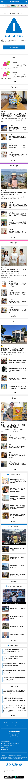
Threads (18, 735)
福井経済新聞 (14, 2)
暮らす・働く (24, 5)
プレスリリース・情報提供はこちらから (10, 743)
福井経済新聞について (7, 741)
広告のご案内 (5, 749)
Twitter (14, 735)
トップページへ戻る (14, 47)
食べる (8, 5)
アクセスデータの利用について (8, 745)
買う (18, 5)
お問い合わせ (5, 747)
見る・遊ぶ (13, 5)
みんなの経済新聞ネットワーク (14, 764)
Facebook (9, 735)
